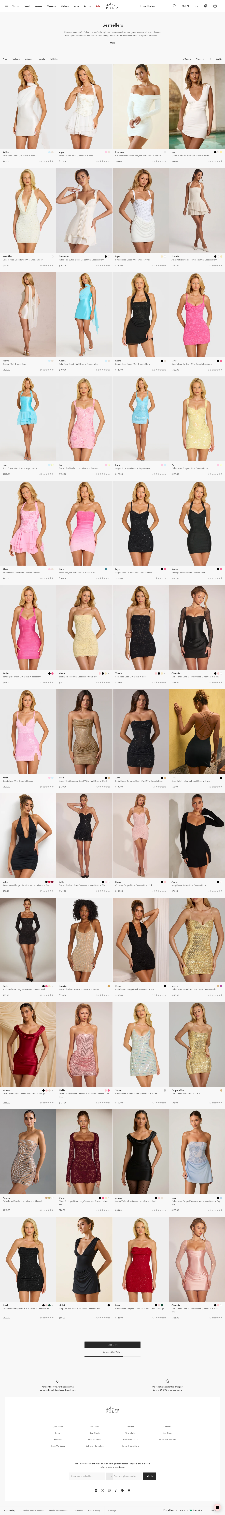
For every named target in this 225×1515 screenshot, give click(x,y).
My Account (58, 1426)
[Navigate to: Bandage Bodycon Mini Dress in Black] (197, 530)
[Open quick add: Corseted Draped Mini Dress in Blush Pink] (162, 882)
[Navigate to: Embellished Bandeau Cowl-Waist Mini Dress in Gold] (84, 739)
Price (5, 58)
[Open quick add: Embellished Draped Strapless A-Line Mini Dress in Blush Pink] (106, 1090)
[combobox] (109, 1476)
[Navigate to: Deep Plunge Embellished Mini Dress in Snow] (28, 217)
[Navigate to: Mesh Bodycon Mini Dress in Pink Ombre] (84, 530)
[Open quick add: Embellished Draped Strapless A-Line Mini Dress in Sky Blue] (218, 1198)
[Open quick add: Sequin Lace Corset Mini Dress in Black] (162, 361)
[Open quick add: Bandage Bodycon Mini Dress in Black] (218, 569)
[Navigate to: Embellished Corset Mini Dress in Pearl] (84, 113)
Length (42, 58)
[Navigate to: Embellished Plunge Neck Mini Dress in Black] (141, 947)
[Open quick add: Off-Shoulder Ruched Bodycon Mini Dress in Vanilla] (165, 152)
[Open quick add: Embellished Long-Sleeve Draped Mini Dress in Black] (215, 673)
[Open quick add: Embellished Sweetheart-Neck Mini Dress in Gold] (218, 986)
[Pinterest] (122, 1490)
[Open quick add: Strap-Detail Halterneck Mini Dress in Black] (221, 778)
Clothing (65, 5)
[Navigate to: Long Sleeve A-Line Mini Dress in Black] (197, 843)
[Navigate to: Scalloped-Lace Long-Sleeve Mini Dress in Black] (28, 947)
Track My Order (58, 1445)
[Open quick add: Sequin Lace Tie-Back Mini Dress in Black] (162, 569)
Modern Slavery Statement (33, 1510)
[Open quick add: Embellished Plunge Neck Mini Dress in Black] (165, 986)
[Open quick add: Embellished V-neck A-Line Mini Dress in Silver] (165, 1090)
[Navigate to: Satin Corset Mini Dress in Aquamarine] (28, 426)
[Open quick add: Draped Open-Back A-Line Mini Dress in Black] (109, 1305)
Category (29, 58)
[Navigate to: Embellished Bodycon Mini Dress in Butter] (197, 426)
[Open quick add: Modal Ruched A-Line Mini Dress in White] (215, 152)
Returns (58, 1433)
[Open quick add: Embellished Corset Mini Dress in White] (162, 256)
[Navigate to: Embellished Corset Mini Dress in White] (141, 217)
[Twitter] (102, 1490)
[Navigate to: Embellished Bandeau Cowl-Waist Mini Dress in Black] (141, 739)
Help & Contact (94, 1439)
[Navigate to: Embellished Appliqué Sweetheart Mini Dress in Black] (84, 843)
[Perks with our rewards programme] (57, 1385)
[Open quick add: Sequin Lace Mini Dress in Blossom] (49, 778)
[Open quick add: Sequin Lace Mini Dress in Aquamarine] (162, 465)
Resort (26, 5)
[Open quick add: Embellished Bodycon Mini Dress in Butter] (218, 465)
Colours (16, 58)
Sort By (219, 58)
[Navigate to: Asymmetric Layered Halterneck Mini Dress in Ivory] (197, 217)
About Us (130, 1426)
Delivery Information (95, 1445)
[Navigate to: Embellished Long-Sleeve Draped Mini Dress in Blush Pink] (197, 1268)
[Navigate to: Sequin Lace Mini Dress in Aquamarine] (141, 426)
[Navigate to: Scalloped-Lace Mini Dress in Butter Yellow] (84, 634)
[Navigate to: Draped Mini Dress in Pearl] (28, 322)
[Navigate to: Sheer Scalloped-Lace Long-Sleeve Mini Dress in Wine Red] (84, 1160)
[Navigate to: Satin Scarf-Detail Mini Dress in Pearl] (28, 113)
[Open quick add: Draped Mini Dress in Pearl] (49, 361)
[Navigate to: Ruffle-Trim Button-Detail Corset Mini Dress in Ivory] (84, 217)
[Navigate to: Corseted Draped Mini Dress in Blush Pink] (141, 843)
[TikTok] (115, 1490)
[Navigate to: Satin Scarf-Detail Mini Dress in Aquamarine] (84, 322)
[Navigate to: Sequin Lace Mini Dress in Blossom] (28, 739)
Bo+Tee (87, 5)
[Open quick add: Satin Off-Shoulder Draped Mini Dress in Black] (156, 1198)
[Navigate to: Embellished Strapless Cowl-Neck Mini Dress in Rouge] (141, 1268)
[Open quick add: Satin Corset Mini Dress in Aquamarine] (49, 465)
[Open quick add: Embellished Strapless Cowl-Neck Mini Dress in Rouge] (156, 1305)
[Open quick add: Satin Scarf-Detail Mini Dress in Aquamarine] (106, 361)
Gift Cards (94, 1426)
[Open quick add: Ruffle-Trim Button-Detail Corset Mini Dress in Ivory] (106, 256)
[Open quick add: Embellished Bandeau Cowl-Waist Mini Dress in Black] (162, 778)
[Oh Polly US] (112, 5)
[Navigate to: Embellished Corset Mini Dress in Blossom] (28, 530)
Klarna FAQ (78, 1510)
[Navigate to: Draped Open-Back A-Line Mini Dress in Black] (84, 1268)
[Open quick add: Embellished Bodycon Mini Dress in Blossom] (106, 465)
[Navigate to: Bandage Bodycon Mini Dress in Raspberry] (28, 634)
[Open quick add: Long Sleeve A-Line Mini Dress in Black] (218, 882)
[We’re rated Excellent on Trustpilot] (167, 1385)
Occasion (51, 5)
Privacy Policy (130, 1433)
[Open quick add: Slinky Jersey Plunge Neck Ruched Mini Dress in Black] (46, 882)
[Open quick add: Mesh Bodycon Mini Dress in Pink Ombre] (106, 569)
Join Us (149, 1476)
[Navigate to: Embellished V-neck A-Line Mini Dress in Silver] (141, 1053)
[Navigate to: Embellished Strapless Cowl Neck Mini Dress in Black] (28, 1268)
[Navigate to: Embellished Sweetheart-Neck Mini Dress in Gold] (197, 947)
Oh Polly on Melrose (167, 1439)
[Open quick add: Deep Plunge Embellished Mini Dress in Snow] (52, 256)
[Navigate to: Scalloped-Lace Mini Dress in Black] (141, 634)
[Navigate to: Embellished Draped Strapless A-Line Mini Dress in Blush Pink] (84, 1053)
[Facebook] (96, 1490)
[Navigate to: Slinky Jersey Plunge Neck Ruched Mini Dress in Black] (28, 843)
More (112, 42)
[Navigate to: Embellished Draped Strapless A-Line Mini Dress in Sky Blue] (197, 1160)
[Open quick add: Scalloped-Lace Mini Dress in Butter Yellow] (100, 673)
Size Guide (95, 1433)
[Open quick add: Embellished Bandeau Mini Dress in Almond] (46, 1198)
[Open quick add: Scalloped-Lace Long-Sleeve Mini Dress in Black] (43, 986)
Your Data (167, 1433)
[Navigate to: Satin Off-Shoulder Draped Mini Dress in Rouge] (28, 1053)
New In (15, 5)
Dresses (38, 5)
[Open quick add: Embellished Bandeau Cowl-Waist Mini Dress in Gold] (106, 778)
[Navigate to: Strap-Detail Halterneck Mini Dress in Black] (197, 739)
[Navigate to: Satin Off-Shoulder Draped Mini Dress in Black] (141, 1160)
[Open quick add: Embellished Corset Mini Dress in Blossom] (49, 569)
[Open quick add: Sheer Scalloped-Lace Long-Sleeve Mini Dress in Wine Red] (100, 1198)
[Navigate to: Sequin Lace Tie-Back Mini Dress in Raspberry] (197, 322)
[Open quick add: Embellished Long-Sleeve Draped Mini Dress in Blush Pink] (215, 1305)
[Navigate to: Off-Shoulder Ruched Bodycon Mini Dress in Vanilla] (141, 113)
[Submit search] (174, 6)
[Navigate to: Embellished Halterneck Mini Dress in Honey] (84, 947)
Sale (98, 5)
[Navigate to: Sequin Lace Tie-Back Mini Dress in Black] (141, 530)
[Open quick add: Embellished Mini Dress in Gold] (221, 1090)
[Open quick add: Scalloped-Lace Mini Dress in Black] (156, 673)
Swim (76, 5)
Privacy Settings (94, 1510)
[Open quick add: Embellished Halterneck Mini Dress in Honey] (109, 986)
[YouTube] (129, 1490)
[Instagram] (109, 1490)
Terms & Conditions (130, 1445)
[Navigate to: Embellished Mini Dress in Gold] (197, 1053)
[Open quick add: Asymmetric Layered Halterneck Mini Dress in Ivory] (215, 256)
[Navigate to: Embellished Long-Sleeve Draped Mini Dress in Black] (197, 634)
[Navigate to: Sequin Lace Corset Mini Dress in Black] (141, 322)
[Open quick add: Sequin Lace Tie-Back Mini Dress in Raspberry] (218, 361)
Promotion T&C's (130, 1439)
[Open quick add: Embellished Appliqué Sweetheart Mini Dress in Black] (103, 882)
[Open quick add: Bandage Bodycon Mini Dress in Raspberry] (49, 673)
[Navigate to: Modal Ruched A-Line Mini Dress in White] (197, 113)
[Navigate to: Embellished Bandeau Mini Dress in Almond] (28, 1160)
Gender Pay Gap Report (58, 1510)
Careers (167, 1426)
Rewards (58, 1439)
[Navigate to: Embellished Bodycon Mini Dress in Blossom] (84, 426)
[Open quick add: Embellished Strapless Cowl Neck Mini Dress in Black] (43, 1305)
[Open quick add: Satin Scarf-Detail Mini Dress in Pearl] (49, 152)
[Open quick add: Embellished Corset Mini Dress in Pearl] (106, 152)
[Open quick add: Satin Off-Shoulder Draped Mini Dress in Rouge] (43, 1090)
